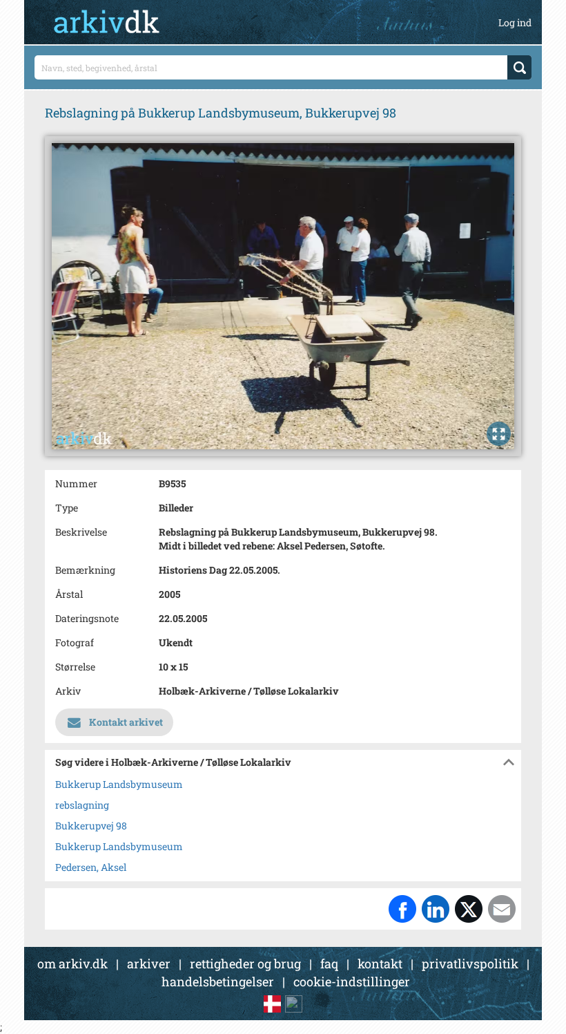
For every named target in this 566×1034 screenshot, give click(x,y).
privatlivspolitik (470, 963)
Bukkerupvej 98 (91, 825)
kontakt (380, 963)
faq (329, 963)
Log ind (514, 22)
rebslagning (82, 804)
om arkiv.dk (72, 963)
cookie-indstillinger (351, 981)
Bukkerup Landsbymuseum (119, 784)
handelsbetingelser (218, 981)
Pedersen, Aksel (90, 867)
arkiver (148, 963)
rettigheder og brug (245, 963)
